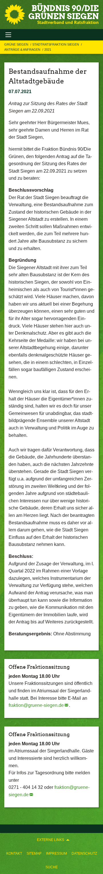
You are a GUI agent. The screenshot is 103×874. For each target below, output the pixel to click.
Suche (51, 867)
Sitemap (34, 853)
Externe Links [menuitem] (50, 840)
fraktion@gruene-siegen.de (36, 705)
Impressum (56, 853)
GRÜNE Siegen (16, 44)
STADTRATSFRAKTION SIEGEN (56, 44)
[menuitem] (14, 853)
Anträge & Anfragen (22, 49)
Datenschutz (84, 853)
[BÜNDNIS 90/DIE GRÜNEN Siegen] (14, 14)
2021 (47, 49)
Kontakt (14, 853)
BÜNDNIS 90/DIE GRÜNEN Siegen (63, 12)
